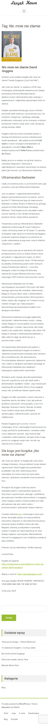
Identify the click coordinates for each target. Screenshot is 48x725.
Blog (3, 687)
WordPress (24, 704)
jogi (19, 514)
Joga (13, 713)
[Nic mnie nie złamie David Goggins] (12, 46)
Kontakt (14, 719)
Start (6, 713)
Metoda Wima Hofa (10, 665)
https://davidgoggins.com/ (29, 574)
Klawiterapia (33, 713)
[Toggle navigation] (24, 11)
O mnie (22, 713)
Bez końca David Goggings (13, 653)
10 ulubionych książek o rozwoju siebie (18, 648)
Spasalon (6, 707)
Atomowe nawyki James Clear (15, 659)
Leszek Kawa (24, 3)
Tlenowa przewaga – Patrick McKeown (19, 642)
